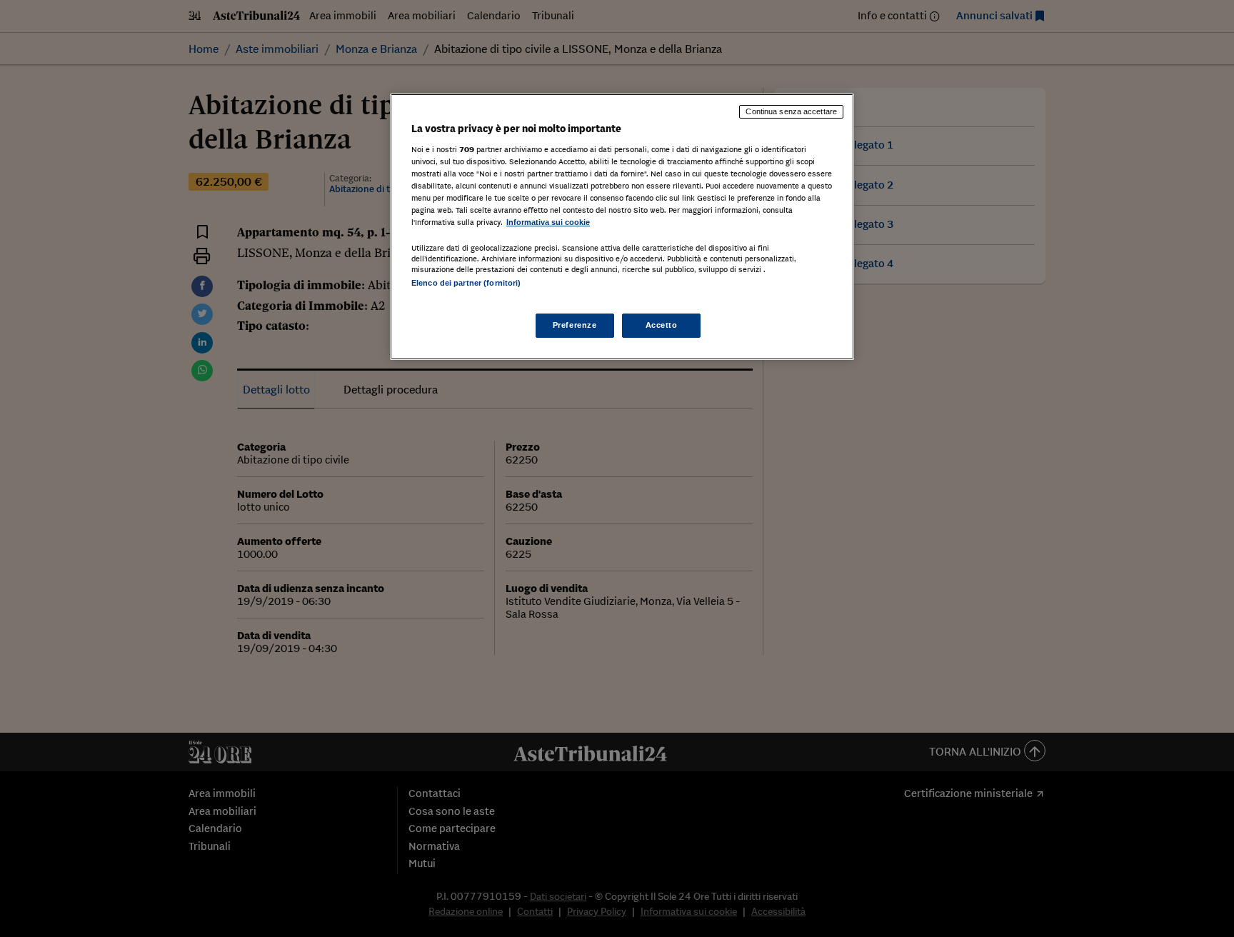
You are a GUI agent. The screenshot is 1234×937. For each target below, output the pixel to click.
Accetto (662, 325)
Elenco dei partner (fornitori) (466, 283)
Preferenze (575, 325)
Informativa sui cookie (548, 222)
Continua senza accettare (791, 111)
